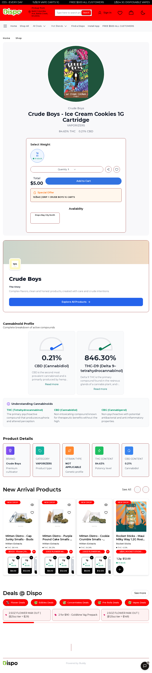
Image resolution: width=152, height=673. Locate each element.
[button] (120, 569)
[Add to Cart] (18, 557)
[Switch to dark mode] (143, 13)
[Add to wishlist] (116, 169)
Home (6, 38)
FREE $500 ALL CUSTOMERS (79, 2)
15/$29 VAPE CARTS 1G (38, 2)
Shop (19, 38)
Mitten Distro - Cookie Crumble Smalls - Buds (94, 537)
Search (86, 13)
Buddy (82, 663)
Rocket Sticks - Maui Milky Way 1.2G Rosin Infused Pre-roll (130, 537)
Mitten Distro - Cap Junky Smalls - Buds (19, 537)
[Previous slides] (137, 489)
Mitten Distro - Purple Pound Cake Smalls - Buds (57, 537)
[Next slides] (145, 489)
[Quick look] (32, 505)
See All (126, 489)
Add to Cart (83, 181)
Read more (51, 384)
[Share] (108, 169)
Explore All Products (74, 301)
